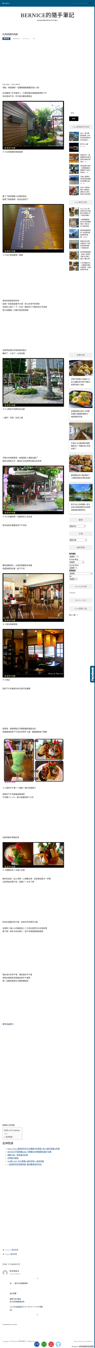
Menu (7, 3)
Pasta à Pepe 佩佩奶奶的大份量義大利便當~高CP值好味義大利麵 (33, 1149)
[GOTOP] (58, 1344)
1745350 (72, 593)
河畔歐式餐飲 (13, 1158)
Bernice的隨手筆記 (47, 15)
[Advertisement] (33, 61)
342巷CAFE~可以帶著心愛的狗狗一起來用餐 (25, 1161)
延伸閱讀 (9, 1137)
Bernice (16, 38)
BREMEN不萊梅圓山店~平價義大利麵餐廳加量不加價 (29, 1152)
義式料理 (6, 38)
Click (92, 674)
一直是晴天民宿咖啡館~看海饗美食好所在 (24, 1164)
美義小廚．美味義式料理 (17, 1155)
